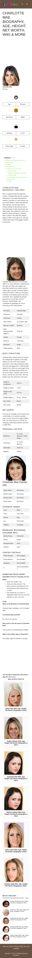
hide (13, 158)
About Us (5, 946)
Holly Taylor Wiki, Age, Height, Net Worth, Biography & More (16, 850)
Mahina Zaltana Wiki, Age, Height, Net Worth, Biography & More (16, 814)
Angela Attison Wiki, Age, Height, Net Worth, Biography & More (16, 743)
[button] (22, 4)
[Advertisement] (16, 52)
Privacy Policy (19, 946)
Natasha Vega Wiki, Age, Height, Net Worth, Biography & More (16, 885)
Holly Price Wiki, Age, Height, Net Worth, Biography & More (16, 709)
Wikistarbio (12, 677)
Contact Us (11, 946)
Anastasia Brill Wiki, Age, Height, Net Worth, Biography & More (16, 778)
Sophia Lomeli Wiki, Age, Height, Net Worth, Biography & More (19, 902)
